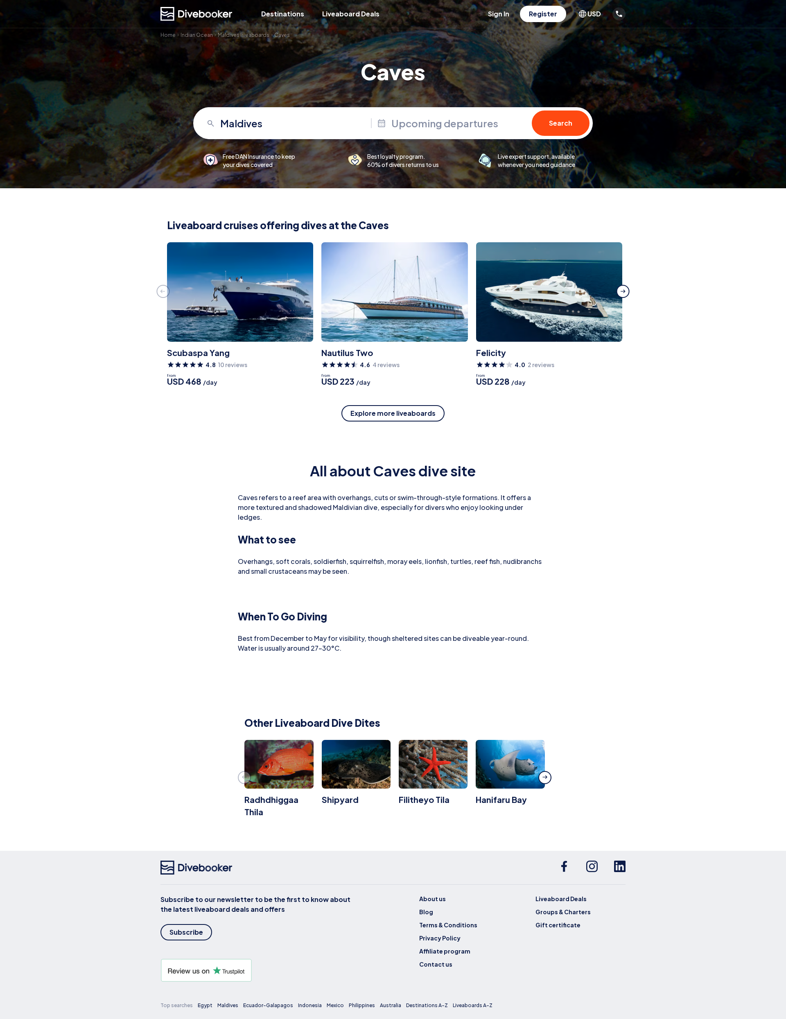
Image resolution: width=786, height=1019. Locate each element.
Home (168, 35)
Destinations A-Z (427, 1005)
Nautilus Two (347, 352)
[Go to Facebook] (564, 868)
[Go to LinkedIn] (620, 868)
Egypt (205, 1005)
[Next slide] (623, 291)
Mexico (335, 1005)
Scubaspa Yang (198, 352)
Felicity (491, 352)
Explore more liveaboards (393, 413)
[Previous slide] (162, 291)
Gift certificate (557, 925)
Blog (426, 911)
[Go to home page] (196, 14)
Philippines (362, 1005)
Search (560, 123)
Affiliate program (444, 951)
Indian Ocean (197, 35)
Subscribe (186, 932)
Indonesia (310, 1005)
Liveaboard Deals (350, 13)
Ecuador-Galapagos (268, 1005)
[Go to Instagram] (592, 868)
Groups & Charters (563, 911)
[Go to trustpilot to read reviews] (257, 970)
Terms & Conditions (448, 925)
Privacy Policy (440, 938)
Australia (390, 1005)
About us (432, 898)
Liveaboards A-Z (472, 1005)
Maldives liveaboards (243, 35)
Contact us (435, 964)
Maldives (227, 1005)
